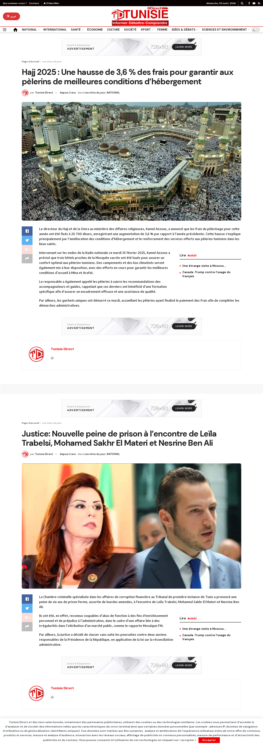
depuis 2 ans (68, 92)
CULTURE (113, 30)
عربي (13, 16)
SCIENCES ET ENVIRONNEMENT (224, 30)
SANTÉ (76, 30)
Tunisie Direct (44, 92)
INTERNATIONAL (55, 30)
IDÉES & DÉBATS (183, 30)
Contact (34, 3)
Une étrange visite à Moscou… (204, 266)
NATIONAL (29, 30)
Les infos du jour (52, 61)
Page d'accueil (30, 61)
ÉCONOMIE (95, 30)
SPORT (146, 30)
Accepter (209, 740)
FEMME (162, 30)
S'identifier (52, 3)
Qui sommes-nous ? (15, 3)
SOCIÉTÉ (130, 30)
